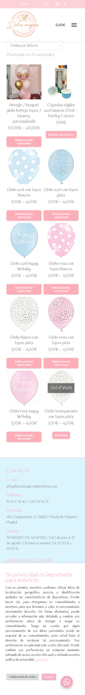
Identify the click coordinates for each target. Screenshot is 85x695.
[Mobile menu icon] (74, 25)
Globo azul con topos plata (61, 192)
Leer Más (41, 660)
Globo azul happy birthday (24, 266)
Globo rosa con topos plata (61, 340)
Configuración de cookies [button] (22, 677)
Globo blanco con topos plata (24, 340)
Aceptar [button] (49, 677)
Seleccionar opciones (24, 141)
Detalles (61, 435)
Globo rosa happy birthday (24, 414)
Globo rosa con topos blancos (61, 266)
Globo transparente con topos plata (61, 414)
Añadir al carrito (61, 135)
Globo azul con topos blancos (24, 192)
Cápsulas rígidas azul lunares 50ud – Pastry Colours (61, 110)
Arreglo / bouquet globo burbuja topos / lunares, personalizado (24, 113)
